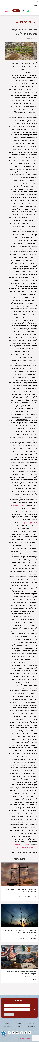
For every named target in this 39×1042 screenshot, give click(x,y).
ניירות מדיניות (31, 1027)
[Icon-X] (29, 1032)
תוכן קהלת (7, 1024)
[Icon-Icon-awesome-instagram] (21, 1032)
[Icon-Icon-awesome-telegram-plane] (9, 1032)
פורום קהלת (32, 894)
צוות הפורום (7, 1027)
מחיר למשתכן (30, 852)
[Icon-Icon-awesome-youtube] (17, 1032)
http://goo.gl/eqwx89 (29, 522)
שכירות (14, 852)
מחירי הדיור (21, 852)
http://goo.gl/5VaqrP (19, 505)
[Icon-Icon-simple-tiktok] (13, 1032)
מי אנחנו (31, 1024)
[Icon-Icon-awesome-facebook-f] (25, 1032)
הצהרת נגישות (22, 1039)
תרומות (20, 1024)
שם (34, 1005)
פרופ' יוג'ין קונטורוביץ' (30, 976)
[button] (3, 5)
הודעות (20, 1027)
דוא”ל (33, 1009)
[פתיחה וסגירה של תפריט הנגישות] (3, 1033)
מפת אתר (28, 1039)
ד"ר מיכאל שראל (31, 39)
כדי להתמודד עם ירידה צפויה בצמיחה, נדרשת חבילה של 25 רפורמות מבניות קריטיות (20, 932)
